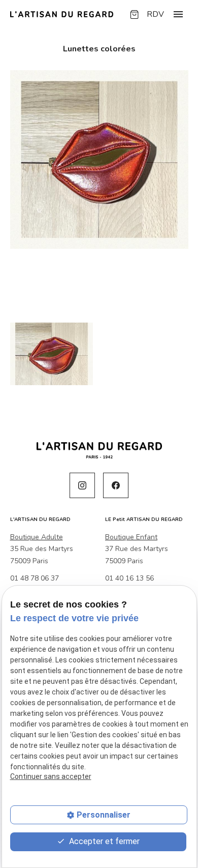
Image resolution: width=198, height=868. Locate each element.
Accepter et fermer (103, 841)
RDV (155, 14)
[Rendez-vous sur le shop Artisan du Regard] (134, 14)
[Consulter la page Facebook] (115, 485)
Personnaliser (103, 815)
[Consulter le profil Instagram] (82, 485)
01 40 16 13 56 (129, 578)
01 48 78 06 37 (34, 578)
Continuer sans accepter (50, 776)
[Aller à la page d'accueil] (61, 14)
